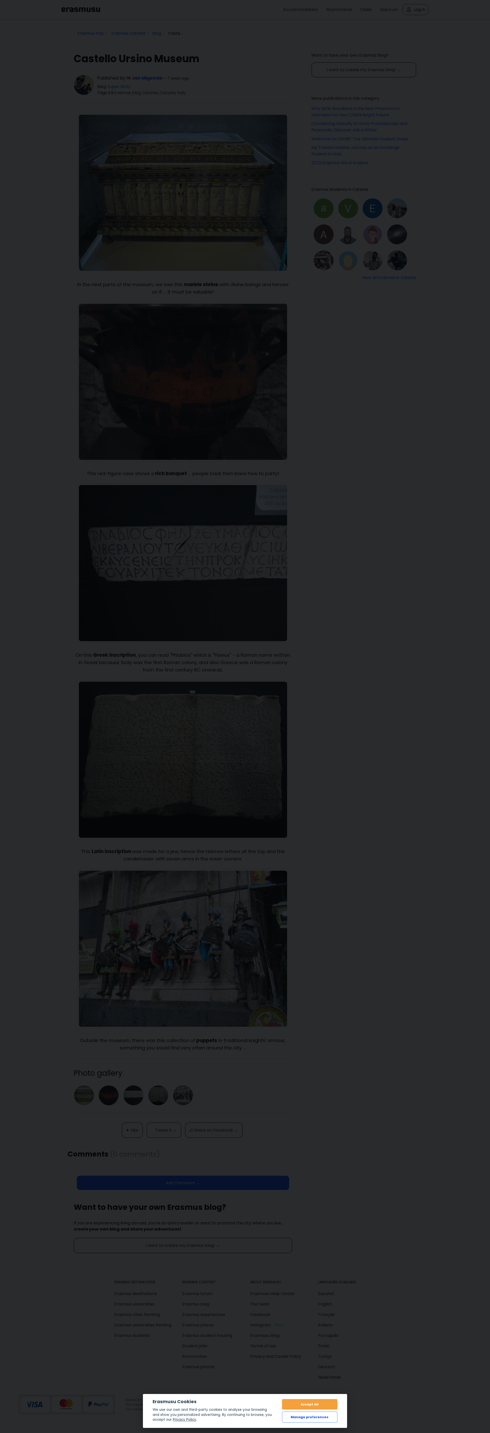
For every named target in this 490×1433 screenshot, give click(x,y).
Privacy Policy (184, 1419)
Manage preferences (309, 1417)
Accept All (309, 1404)
